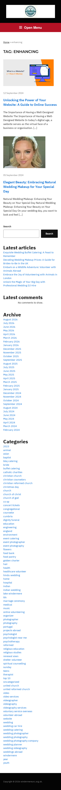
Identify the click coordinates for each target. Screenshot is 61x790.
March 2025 (10, 381)
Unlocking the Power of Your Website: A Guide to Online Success (30, 102)
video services (11, 696)
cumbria (8, 516)
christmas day (11, 486)
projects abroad (12, 630)
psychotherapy (11, 641)
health (6, 567)
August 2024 (10, 407)
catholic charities (12, 472)
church (7, 490)
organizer (8, 615)
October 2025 (11, 356)
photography (10, 623)
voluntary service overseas (17, 711)
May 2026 (8, 330)
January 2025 (11, 389)
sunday (7, 667)
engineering (9, 527)
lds (5, 597)
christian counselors (14, 479)
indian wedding (11, 589)
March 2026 (10, 337)
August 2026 (10, 319)
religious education (13, 648)
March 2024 (10, 426)
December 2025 (12, 348)
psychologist (10, 634)
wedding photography (15, 737)
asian (6, 453)
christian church (12, 475)
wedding (8, 722)
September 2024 (12, 404)
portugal (8, 626)
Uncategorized (11, 681)
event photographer (14, 542)
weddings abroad (12, 751)
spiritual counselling (14, 663)
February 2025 (11, 385)
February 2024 (11, 429)
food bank (8, 553)
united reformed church (16, 689)
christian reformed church (18, 483)
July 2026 (8, 323)
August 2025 (10, 363)
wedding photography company (20, 740)
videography (10, 703)
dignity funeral (11, 519)
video (6, 693)
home (6, 578)
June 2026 (9, 326)
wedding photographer (16, 733)
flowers (7, 549)
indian (6, 586)
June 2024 (9, 415)
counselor (8, 512)
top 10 (6, 678)
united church (11, 685)
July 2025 (8, 367)
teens (6, 670)
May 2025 (8, 374)
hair (5, 564)
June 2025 (9, 371)
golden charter (11, 560)
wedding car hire (12, 726)
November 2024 (12, 396)
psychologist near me (15, 637)
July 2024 (8, 411)
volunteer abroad (12, 715)
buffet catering (11, 468)
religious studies (12, 652)
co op (6, 501)
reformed (8, 645)
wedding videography (15, 748)
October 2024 (11, 400)
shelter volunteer (12, 659)
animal (7, 450)
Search (7, 226)
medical (7, 604)
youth (6, 762)
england (7, 531)
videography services (14, 707)
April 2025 (9, 378)
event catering (11, 538)
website (7, 718)
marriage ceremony (14, 600)
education (8, 523)
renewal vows (10, 656)
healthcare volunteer (14, 571)
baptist (7, 457)
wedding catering (13, 729)
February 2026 (11, 341)
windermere (10, 755)
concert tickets (11, 505)
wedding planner (12, 744)
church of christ (12, 494)
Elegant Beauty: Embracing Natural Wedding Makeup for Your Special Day (29, 186)
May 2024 (8, 418)
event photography (13, 545)
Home (6, 42)
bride (6, 464)
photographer (10, 619)
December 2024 (12, 393)
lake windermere (12, 593)
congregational (11, 509)
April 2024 (9, 422)
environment (10, 534)
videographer (10, 700)
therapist (8, 674)
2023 (6, 446)
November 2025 (12, 352)
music (6, 608)
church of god (11, 497)
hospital (7, 582)
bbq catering (10, 461)
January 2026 (11, 345)
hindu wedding (11, 575)
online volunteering (14, 612)
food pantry (9, 556)
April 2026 (9, 334)
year (5, 759)
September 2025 (12, 359)
